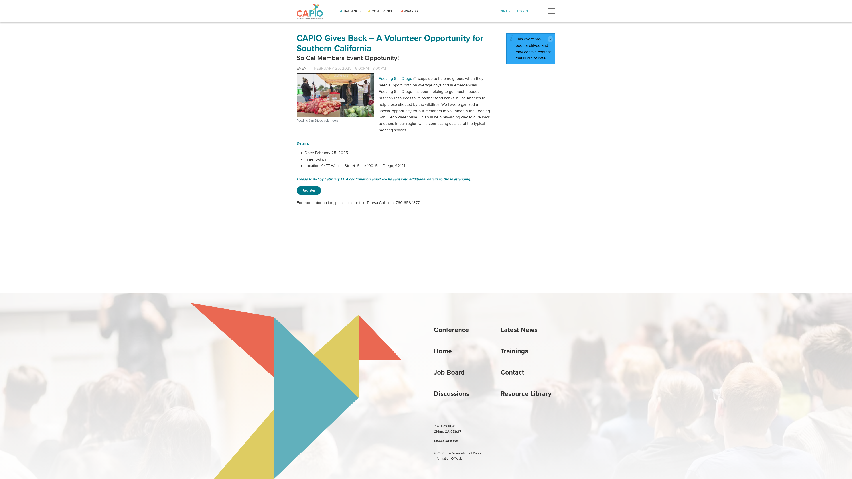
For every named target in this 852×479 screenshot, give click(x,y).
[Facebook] (515, 426)
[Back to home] (310, 11)
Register (309, 190)
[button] (504, 11)
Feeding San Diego (395, 78)
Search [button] (538, 11)
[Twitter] (525, 426)
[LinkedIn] (505, 426)
